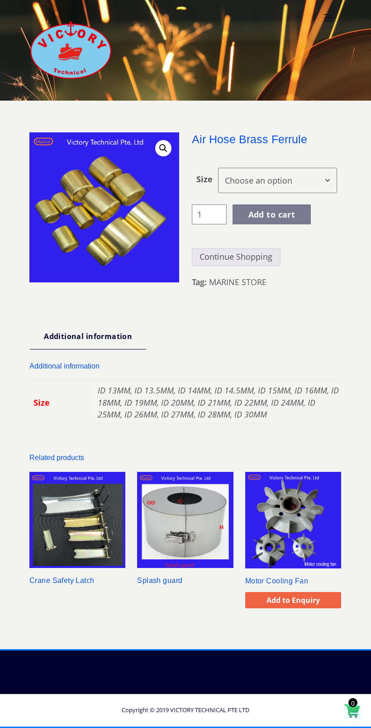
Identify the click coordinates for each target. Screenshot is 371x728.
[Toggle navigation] (328, 18)
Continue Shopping (236, 256)
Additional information (88, 336)
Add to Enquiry (293, 600)
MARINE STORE (237, 282)
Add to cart (271, 214)
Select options (30, 577)
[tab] (88, 340)
